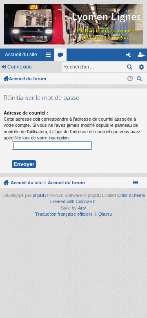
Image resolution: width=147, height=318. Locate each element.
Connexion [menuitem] (130, 56)
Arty (82, 207)
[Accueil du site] (73, 24)
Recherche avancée (141, 67)
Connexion (19, 67)
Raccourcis (49, 56)
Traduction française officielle (64, 214)
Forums (62, 56)
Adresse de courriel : (26, 112)
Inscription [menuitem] (142, 56)
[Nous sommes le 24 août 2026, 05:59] (130, 78)
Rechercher (129, 67)
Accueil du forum (27, 78)
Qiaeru (105, 214)
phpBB (39, 195)
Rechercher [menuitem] (140, 79)
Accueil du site (21, 54)
